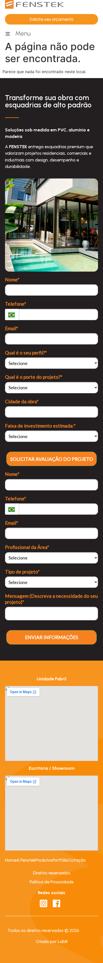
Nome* (12, 279)
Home (10, 860)
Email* (11, 328)
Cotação (77, 860)
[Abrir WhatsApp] (90, 950)
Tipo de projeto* (22, 571)
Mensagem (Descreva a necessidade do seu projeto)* (51, 599)
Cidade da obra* (21, 401)
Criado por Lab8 (52, 941)
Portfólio (60, 860)
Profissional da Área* (27, 547)
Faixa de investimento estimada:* (40, 426)
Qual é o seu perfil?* (26, 352)
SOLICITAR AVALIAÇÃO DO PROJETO (51, 459)
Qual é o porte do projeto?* (33, 377)
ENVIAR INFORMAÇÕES (51, 637)
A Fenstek (25, 860)
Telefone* (15, 304)
